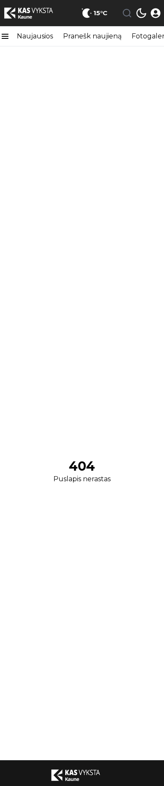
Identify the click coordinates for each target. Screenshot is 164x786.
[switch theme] (141, 13)
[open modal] (156, 13)
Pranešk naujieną (92, 36)
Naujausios (35, 36)
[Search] (127, 13)
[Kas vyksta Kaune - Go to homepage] (82, 775)
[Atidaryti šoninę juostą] (5, 36)
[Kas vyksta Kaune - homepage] (34, 13)
